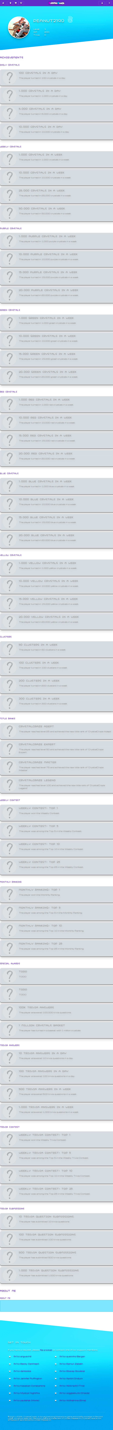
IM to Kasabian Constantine (29, 1385)
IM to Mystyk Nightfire (27, 1392)
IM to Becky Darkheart (26, 1363)
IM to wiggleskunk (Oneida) (74, 1392)
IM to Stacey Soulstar (72, 1371)
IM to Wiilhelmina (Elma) (73, 1400)
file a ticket (46, 1349)
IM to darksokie (22, 1371)
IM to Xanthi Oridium (71, 1378)
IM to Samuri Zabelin (71, 1363)
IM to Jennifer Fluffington (28, 1378)
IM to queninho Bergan (72, 1356)
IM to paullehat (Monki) (26, 1400)
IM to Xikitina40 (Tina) (72, 1385)
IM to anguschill (22, 1356)
